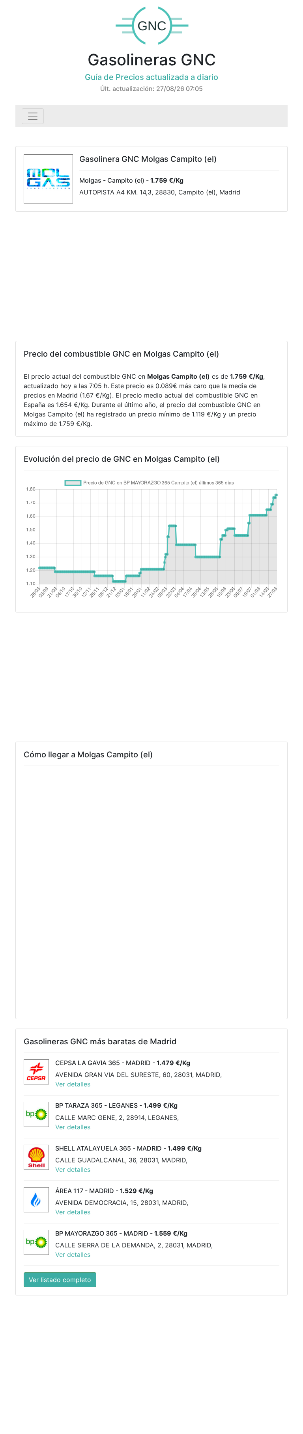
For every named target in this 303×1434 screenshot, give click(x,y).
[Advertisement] (151, 276)
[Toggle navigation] (33, 116)
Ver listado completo (60, 1280)
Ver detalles (72, 1084)
